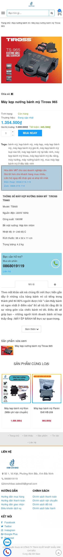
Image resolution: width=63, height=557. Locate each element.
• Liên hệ (32, 442)
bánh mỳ (13, 144)
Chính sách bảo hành (44, 508)
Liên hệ (7, 271)
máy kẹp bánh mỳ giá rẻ (26, 148)
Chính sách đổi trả (42, 504)
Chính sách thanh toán (45, 496)
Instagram (9, 530)
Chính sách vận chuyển (45, 500)
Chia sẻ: (5, 93)
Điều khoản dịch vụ (11, 508)
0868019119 (13, 265)
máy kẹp (38, 144)
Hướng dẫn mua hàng (12, 496)
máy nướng (14, 159)
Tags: (4, 144)
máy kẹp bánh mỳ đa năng (44, 155)
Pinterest (9, 537)
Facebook (9, 522)
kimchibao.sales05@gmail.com (20, 483)
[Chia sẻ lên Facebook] (12, 93)
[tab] (31, 284)
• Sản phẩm (41, 435)
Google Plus (10, 534)
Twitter (8, 526)
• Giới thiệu (27, 435)
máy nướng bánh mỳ (33, 159)
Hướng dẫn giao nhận (12, 504)
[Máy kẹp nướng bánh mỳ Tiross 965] (7, 350)
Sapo (38, 553)
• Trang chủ (13, 435)
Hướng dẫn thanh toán (13, 500)
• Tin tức (55, 435)
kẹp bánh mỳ (26, 144)
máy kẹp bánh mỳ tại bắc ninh (37, 151)
